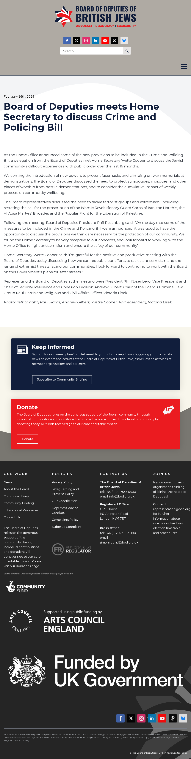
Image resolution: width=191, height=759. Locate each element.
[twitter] (76, 40)
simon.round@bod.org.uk (119, 542)
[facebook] (67, 40)
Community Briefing (19, 503)
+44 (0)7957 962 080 (120, 533)
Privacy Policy (62, 482)
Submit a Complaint (67, 527)
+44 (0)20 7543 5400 (120, 492)
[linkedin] (95, 40)
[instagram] (86, 40)
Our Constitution (64, 501)
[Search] (127, 51)
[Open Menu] (184, 66)
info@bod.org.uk (121, 496)
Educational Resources (21, 510)
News (8, 482)
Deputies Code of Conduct (65, 510)
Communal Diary (16, 496)
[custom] (114, 40)
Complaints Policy (65, 520)
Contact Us (12, 517)
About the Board (16, 489)
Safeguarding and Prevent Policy (65, 491)
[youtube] (105, 40)
